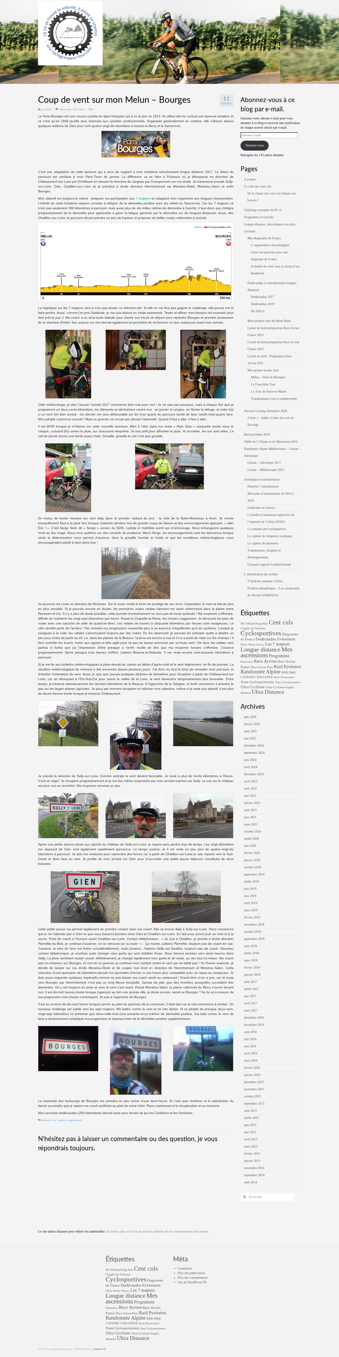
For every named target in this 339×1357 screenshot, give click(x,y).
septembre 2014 (254, 1175)
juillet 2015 (251, 1118)
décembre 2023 (254, 774)
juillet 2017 (251, 989)
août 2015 (250, 1110)
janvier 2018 (252, 974)
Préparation (247, 661)
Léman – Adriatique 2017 (264, 462)
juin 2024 (250, 760)
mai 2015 (250, 1132)
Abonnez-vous (254, 145)
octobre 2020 (252, 831)
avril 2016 (250, 1053)
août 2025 (250, 731)
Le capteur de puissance (262, 543)
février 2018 (252, 967)
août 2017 (250, 982)
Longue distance (74, 1120)
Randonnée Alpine (260, 672)
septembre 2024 (254, 752)
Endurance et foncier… (262, 507)
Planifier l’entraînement (263, 486)
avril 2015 (250, 1139)
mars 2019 (251, 910)
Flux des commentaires (193, 1277)
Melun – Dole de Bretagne (268, 377)
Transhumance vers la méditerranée (274, 398)
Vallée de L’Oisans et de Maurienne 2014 (270, 441)
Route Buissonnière (284, 677)
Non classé (78, 109)
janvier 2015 (252, 1161)
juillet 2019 (251, 881)
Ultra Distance (268, 692)
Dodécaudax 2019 (262, 304)
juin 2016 (250, 1039)
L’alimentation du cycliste (261, 574)
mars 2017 (251, 1010)
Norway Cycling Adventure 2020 (265, 411)
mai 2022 (250, 795)
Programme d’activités (259, 217)
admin (48, 109)
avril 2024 (250, 767)
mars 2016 (251, 1060)
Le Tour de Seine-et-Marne (268, 391)
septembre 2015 (254, 1103)
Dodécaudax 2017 (262, 297)
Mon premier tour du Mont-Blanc (269, 321)
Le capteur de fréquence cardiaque (269, 536)
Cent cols (281, 622)
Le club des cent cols (257, 186)
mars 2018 (251, 960)
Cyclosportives (261, 633)
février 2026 (252, 724)
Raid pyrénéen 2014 (257, 434)
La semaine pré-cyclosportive (266, 529)
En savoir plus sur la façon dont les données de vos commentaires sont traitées (157, 1231)
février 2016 (252, 1067)
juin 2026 (250, 717)
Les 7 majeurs (58, 1120)
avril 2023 (250, 781)
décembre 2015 (254, 1082)
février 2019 (252, 917)
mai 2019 (250, 896)
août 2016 (250, 1032)
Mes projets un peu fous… (264, 370)
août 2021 (250, 810)
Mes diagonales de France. (264, 238)
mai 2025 (250, 738)
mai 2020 (250, 846)
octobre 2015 (252, 1096)
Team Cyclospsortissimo (288, 682)
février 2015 (252, 1153)
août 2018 (250, 946)
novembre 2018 (254, 924)
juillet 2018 (251, 953)
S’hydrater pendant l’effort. (265, 581)
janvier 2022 (252, 803)
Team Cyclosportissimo (257, 682)
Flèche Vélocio (256, 644)
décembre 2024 (254, 745)
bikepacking (254, 623)
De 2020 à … (259, 311)
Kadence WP (100, 1349)
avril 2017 (250, 1003)
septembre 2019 (254, 874)
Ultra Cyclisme (253, 687)
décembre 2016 (254, 1017)
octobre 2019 (252, 867)
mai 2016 (250, 1046)
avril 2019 (250, 903)
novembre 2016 (254, 1025)
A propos (250, 179)
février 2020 (252, 853)
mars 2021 (251, 824)
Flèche (244, 644)
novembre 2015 (254, 1089)
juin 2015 (250, 1125)
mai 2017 (250, 996)
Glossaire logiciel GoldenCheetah (269, 564)
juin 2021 (250, 817)
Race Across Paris (262, 667)
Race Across (265, 660)
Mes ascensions (266, 652)
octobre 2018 (252, 931)
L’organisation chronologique (270, 245)
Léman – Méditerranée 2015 (265, 470)
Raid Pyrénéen (287, 666)
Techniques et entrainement (262, 479)
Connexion (185, 1268)
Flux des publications (191, 1273)
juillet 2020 (251, 838)
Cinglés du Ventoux (253, 628)
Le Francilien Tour (263, 384)
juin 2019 (250, 889)
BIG (243, 623)
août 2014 (250, 1182)
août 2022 (250, 788)
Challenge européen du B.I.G (263, 210)
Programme (279, 655)
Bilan (265, 623)
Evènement (286, 639)
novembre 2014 (254, 1168)
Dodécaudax (45, 1120)
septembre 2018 (254, 939)
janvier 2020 (252, 860)
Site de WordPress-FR (192, 1282)
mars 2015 (251, 1146)
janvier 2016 (252, 1075)
